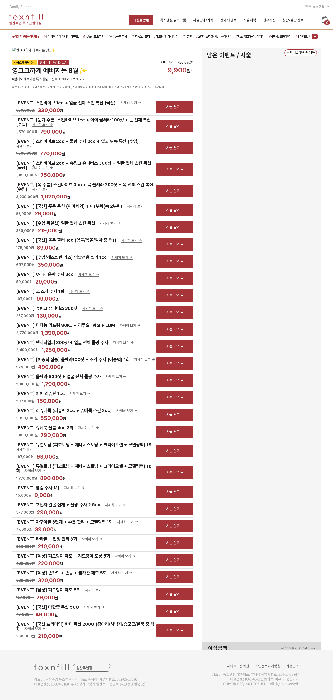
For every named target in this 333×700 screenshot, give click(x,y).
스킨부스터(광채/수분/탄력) (214, 36)
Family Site (18, 6)
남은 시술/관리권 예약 (301, 53)
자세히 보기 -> (130, 103)
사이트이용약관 (238, 666)
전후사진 (269, 19)
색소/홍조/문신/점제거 (251, 36)
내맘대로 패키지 (307, 36)
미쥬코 (188, 36)
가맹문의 (292, 666)
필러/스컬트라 (141, 36)
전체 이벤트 (228, 19)
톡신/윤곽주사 (118, 36)
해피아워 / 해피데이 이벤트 (62, 36)
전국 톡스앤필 (315, 6)
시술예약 (250, 19)
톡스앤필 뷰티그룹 (173, 19)
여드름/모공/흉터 (280, 36)
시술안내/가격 (203, 19)
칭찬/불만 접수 (293, 19)
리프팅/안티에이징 (166, 36)
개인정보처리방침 (267, 666)
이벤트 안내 (141, 20)
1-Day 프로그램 (94, 36)
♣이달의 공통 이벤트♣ (25, 36)
